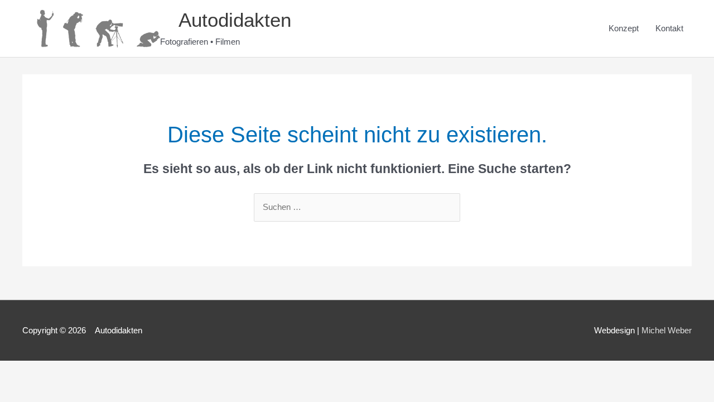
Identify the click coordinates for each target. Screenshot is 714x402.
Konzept (624, 28)
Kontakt (669, 28)
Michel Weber (666, 330)
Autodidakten (226, 20)
